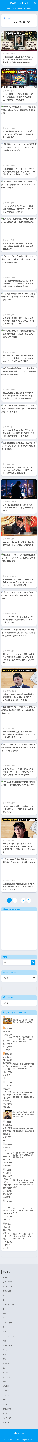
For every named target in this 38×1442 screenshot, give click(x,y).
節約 (4, 1368)
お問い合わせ (17, 8)
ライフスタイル (8, 1336)
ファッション (7, 1350)
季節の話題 (7, 1291)
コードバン (7, 1377)
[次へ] (28, 900)
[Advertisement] (19, 932)
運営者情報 (27, 8)
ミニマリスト (7, 1286)
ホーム (9, 8)
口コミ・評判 (7, 1323)
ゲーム (5, 1404)
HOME (20, 1433)
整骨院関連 (7, 1409)
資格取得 (6, 1363)
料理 (4, 1354)
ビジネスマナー (8, 1282)
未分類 (5, 1277)
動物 (4, 1313)
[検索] (33, 962)
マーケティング (8, 1304)
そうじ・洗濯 (7, 1345)
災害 (4, 1359)
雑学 (4, 1381)
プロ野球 (6, 1386)
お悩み (5, 1400)
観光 (4, 1295)
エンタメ (6, 1422)
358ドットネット (19, 3)
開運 (4, 1341)
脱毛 (4, 1332)
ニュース (6, 1395)
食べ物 (5, 1372)
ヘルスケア (7, 1418)
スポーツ (6, 1390)
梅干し (5, 1413)
